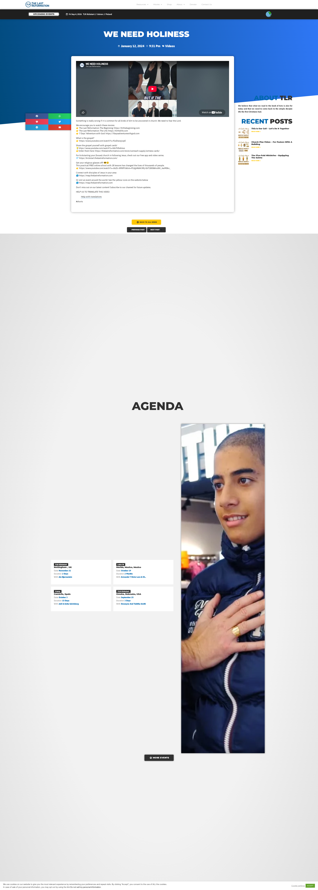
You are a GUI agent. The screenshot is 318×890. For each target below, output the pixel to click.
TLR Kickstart (61, 564)
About (179, 4)
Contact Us (206, 4)
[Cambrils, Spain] (81, 599)
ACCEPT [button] (310, 886)
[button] (36, 116)
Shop (169, 4)
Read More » (256, 131)
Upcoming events (43, 14)
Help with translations (91, 196)
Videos (170, 46)
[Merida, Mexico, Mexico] (143, 572)
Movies (156, 4)
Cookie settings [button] (298, 886)
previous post (138, 230)
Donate (193, 4)
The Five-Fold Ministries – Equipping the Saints (270, 156)
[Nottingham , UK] (81, 572)
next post (155, 230)
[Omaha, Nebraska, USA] (143, 599)
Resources (141, 4)
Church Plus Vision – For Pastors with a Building (271, 143)
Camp (57, 591)
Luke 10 (121, 564)
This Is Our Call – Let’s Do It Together (270, 128)
